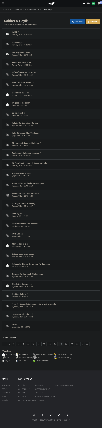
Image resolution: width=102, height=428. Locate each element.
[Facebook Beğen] (42, 415)
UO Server (39, 385)
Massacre (16, 246)
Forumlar (18, 9)
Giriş (87, 3)
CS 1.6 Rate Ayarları (24, 400)
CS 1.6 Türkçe (23, 389)
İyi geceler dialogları (21, 103)
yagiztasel (16, 136)
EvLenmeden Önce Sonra (23, 254)
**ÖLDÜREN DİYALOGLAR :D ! (25, 72)
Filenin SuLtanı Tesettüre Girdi (25, 193)
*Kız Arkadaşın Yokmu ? (22, 83)
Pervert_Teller (17, 35)
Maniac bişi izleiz (20, 244)
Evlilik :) (15, 32)
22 (44, 344)
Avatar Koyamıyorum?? (22, 173)
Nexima (15, 105)
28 (77, 344)
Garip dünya (17, 42)
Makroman (39, 400)
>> (87, 344)
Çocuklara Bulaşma (20, 93)
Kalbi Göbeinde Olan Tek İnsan (25, 133)
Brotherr (15, 297)
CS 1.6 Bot (22, 393)
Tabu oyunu (17, 213)
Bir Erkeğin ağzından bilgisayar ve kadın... (30, 163)
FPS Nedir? (39, 393)
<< (4, 344)
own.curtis (16, 327)
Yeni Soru (94, 22)
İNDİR (4, 397)
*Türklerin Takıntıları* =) (22, 314)
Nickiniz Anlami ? (20, 294)
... (18, 344)
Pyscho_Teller (17, 55)
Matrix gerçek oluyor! (21, 52)
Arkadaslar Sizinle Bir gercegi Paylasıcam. (31, 264)
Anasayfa (7, 9)
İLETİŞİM (5, 400)
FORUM (4, 389)
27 (72, 344)
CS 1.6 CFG (22, 397)
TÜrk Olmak (17, 234)
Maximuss (16, 226)
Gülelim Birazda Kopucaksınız (25, 224)
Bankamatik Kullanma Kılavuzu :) (26, 153)
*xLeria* (15, 266)
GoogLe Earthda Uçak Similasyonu (27, 274)
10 (33, 344)
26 (66, 344)
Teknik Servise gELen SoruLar (25, 123)
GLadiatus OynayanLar (22, 284)
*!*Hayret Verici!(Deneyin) (23, 203)
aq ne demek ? (18, 113)
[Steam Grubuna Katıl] (59, 415)
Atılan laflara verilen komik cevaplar (28, 183)
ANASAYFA (6, 385)
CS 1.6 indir (22, 385)
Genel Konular (31, 9)
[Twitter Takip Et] (50, 415)
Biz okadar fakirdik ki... (22, 62)
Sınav (14, 324)
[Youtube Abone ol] (34, 415)
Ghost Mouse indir (41, 389)
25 (61, 344)
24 (55, 344)
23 (49, 344)
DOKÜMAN (6, 393)
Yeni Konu (79, 22)
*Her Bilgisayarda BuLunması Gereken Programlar (34, 304)
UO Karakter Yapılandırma (57, 385)
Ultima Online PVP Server (41, 397)
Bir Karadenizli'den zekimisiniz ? (26, 143)
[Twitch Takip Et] (67, 415)
